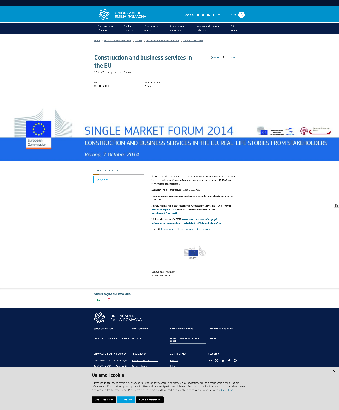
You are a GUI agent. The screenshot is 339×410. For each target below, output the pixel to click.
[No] (108, 299)
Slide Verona (203, 229)
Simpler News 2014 (193, 40)
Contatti (174, 360)
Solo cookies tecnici (104, 399)
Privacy (173, 366)
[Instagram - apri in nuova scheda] (218, 14)
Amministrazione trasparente (145, 360)
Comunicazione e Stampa (105, 328)
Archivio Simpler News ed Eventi (162, 40)
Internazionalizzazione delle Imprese (111, 338)
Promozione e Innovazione (117, 40)
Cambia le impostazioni (149, 399)
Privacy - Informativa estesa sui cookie (185, 339)
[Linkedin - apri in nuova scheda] (207, 14)
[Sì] (98, 299)
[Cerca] (241, 15)
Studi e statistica (140, 328)
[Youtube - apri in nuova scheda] (196, 14)
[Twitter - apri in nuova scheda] (202, 14)
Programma (167, 229)
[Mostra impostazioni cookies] (336, 205)
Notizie (138, 40)
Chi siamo (136, 338)
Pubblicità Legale (139, 366)
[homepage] (122, 14)
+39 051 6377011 (105, 366)
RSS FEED (212, 338)
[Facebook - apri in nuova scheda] (212, 14)
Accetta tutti (126, 399)
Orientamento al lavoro (181, 328)
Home (97, 40)
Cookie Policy (227, 390)
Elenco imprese (185, 229)
